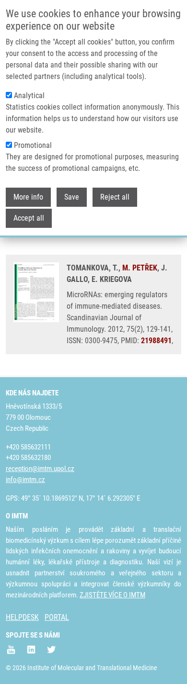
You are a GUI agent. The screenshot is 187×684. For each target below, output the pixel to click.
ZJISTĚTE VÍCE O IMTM (112, 595)
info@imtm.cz (25, 479)
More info (28, 197)
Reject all (114, 197)
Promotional (33, 145)
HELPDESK (22, 617)
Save (71, 197)
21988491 (156, 340)
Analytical (29, 95)
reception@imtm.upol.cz (40, 468)
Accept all (28, 218)
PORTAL (57, 617)
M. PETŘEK (139, 267)
